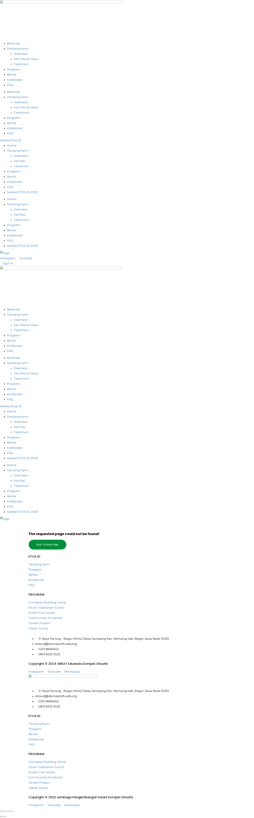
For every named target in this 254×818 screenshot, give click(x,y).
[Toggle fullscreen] (4, 811)
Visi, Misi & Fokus (26, 59)
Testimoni (21, 64)
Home (11, 145)
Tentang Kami (17, 48)
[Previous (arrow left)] (1, 816)
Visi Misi (19, 161)
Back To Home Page (47, 544)
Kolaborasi (14, 79)
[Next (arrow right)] (4, 816)
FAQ (10, 85)
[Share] (8, 811)
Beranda (13, 43)
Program (13, 69)
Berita (11, 74)
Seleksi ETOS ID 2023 (22, 192)
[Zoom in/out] (1, 811)
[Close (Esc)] (11, 811)
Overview (21, 54)
